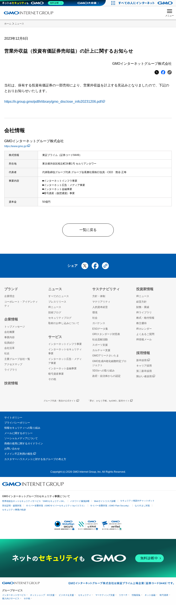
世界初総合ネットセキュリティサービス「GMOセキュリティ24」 (34, 501)
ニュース (19, 23)
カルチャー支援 (101, 350)
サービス (55, 337)
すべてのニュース (58, 296)
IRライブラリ (144, 312)
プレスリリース (57, 301)
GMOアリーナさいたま (105, 355)
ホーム (7, 23)
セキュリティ (84, 595)
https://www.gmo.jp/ (15, 146)
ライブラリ (10, 369)
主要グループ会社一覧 (17, 359)
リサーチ (123, 595)
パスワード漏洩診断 (80, 501)
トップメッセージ (14, 326)
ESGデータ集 (100, 328)
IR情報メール (144, 339)
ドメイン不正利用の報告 (18, 453)
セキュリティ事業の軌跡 (14, 509)
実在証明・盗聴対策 (11, 505)
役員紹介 (9, 342)
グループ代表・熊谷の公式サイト (60, 401)
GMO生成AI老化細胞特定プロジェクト (109, 363)
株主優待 (141, 323)
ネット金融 (150, 595)
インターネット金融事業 (62, 368)
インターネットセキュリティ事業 (65, 351)
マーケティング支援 (105, 595)
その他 (52, 379)
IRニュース (54, 307)
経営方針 (141, 301)
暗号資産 (164, 595)
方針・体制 (98, 296)
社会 (94, 317)
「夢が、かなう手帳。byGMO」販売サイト (108, 401)
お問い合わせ (12, 448)
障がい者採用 (144, 376)
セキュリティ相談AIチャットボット (137, 500)
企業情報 (11, 319)
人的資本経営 (100, 307)
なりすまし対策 (142, 505)
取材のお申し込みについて (63, 323)
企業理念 (9, 296)
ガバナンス (98, 323)
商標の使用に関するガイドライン (23, 443)
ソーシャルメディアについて (21, 438)
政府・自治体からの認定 (106, 375)
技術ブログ (54, 312)
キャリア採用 (144, 365)
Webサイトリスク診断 (105, 501)
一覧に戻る (88, 230)
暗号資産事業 (56, 373)
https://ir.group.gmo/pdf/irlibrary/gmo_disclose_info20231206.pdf (53, 101)
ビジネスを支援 (66, 595)
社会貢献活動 (100, 339)
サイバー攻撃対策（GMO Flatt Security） (110, 505)
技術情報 (11, 383)
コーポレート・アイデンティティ (21, 303)
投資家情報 (144, 289)
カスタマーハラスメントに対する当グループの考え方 (35, 459)
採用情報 (143, 353)
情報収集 (136, 595)
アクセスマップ (13, 364)
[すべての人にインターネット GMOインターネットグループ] (146, 3)
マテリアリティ (101, 301)
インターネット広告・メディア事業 (65, 361)
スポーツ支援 (100, 344)
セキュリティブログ (59, 317)
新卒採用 (141, 360)
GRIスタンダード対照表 (106, 334)
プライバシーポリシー (17, 422)
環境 (94, 312)
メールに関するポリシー (18, 433)
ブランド (11, 289)
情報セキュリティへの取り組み (22, 427)
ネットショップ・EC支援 (42, 595)
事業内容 (9, 337)
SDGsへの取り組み (103, 370)
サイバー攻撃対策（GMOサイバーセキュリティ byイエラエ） (56, 505)
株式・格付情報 (145, 317)
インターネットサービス (14, 595)
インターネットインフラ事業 (65, 343)
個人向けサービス (10, 598)
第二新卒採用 (144, 371)
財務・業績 (142, 307)
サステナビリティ (106, 289)
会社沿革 (9, 348)
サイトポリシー (13, 417)
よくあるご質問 (145, 334)
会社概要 (9, 331)
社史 (6, 353)
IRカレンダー (144, 328)
